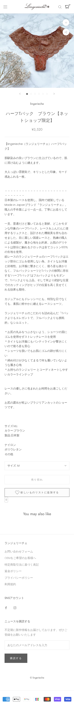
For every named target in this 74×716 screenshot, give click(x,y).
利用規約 (10, 584)
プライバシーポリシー (19, 578)
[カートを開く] (68, 7)
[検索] (60, 6)
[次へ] (54, 94)
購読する (16, 658)
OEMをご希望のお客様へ (20, 558)
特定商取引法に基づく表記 (22, 565)
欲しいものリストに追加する (39, 492)
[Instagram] (14, 607)
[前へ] (19, 94)
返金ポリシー (13, 571)
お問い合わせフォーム (19, 551)
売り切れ (37, 479)
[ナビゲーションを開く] (5, 6)
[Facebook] (6, 607)
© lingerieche (37, 677)
